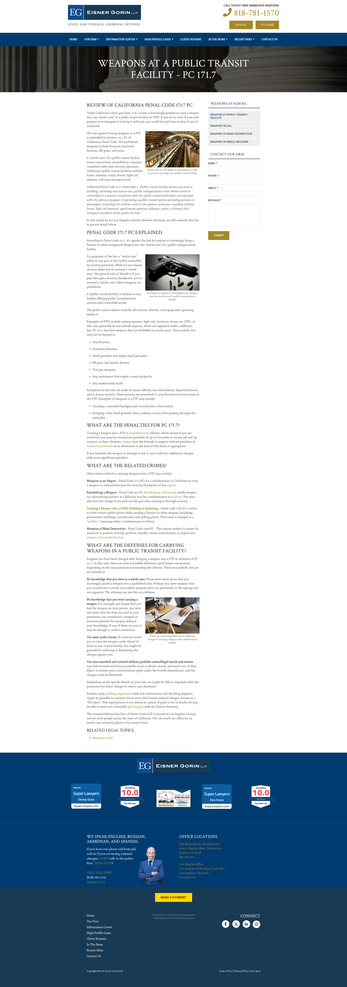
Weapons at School (228, 104)
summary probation (100, 446)
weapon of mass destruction (105, 537)
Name (212, 163)
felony (178, 497)
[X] (236, 923)
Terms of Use (225, 971)
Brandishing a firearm (158, 492)
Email (213, 188)
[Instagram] (256, 923)
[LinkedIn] (246, 923)
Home (73, 39)
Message (215, 200)
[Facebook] (225, 923)
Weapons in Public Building (229, 142)
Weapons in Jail (103, 738)
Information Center (120, 39)
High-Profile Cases (158, 39)
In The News (216, 39)
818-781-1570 (256, 13)
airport (171, 485)
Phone (213, 175)
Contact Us (269, 39)
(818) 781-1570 (96, 877)
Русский (267, 25)
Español (241, 25)
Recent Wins (243, 39)
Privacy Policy (241, 971)
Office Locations (198, 836)
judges (127, 442)
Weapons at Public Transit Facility (228, 116)
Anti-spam (255, 971)
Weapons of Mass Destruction (231, 134)
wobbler (93, 521)
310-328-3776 (187, 877)
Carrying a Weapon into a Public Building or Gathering (122, 508)
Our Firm (90, 39)
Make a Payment (173, 897)
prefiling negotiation (119, 694)
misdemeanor (140, 433)
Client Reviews (190, 39)
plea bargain (136, 707)
